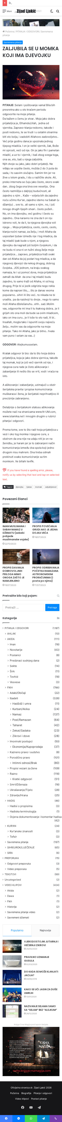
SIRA (10, 852)
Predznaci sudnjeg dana (24, 660)
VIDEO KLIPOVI (13, 885)
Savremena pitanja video (21, 912)
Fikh (9, 901)
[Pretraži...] (57, 12)
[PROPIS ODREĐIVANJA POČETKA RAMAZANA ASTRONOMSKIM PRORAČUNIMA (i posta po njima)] (45, 556)
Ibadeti (14, 698)
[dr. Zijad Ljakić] (28, 11)
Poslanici (15, 655)
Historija (12, 906)
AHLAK (11, 633)
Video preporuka (17, 868)
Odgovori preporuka (19, 863)
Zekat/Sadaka (21, 730)
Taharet (17, 725)
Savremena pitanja (13, 42)
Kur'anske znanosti (21, 831)
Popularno (17, 930)
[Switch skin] (51, 12)
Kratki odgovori (22, 779)
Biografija (26, 1093)
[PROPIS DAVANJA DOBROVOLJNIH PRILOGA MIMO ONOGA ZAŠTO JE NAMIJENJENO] (16, 556)
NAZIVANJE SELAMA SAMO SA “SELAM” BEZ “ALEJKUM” (40, 1008)
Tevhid (14, 676)
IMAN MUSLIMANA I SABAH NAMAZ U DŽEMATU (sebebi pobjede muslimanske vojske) (16, 532)
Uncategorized (13, 879)
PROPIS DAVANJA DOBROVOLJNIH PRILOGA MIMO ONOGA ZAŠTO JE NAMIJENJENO (13, 574)
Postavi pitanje (39, 1098)
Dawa (10, 895)
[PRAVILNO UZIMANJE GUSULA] (12, 961)
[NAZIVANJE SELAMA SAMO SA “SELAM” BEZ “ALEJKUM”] (12, 1011)
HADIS (11, 800)
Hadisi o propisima (21, 806)
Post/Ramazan (21, 719)
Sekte (13, 666)
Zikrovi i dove (21, 736)
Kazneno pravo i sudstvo (25, 752)
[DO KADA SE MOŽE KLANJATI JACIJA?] (12, 977)
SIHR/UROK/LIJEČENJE (21, 847)
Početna (9, 31)
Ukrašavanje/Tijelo (21, 790)
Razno (13, 773)
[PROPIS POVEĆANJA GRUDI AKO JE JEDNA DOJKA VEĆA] (45, 515)
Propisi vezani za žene (23, 768)
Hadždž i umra (21, 703)
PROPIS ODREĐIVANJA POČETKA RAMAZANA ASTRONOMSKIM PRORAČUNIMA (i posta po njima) (45, 574)
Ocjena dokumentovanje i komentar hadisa (35, 816)
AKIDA (11, 638)
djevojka (19, 487)
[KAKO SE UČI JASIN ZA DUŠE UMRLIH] (12, 995)
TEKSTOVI (10, 874)
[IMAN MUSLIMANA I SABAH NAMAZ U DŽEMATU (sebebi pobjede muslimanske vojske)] (16, 515)
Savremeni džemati (18, 917)
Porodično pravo (20, 757)
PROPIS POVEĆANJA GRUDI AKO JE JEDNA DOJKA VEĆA (45, 529)
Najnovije (45, 930)
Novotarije (16, 649)
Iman (13, 644)
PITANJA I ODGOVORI (27, 31)
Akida (10, 890)
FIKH (10, 687)
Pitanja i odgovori (43, 1093)
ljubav (29, 487)
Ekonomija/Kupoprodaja (27, 746)
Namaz (17, 714)
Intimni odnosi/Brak (24, 763)
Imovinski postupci (21, 741)
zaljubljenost (50, 487)
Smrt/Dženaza (18, 784)
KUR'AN (11, 825)
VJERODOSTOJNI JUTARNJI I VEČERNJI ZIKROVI (41, 943)
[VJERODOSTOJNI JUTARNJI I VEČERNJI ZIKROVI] (12, 946)
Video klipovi (22, 1098)
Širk (12, 671)
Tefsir (13, 836)
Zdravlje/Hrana (19, 795)
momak (38, 487)
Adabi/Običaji (18, 693)
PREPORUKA (12, 858)
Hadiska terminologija (23, 811)
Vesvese (15, 682)
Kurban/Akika (21, 709)
